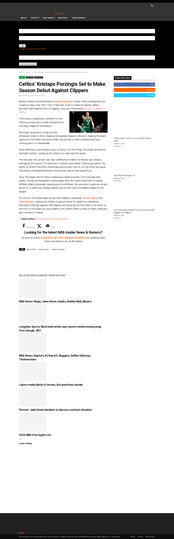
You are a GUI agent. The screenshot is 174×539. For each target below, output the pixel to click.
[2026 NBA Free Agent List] (32, 422)
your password (25, 43)
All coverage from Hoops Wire (52, 219)
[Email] (56, 261)
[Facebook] (23, 261)
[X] (31, 261)
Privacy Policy (150, 537)
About (24, 18)
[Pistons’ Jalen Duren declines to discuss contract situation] (32, 396)
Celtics (28, 72)
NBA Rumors (38, 77)
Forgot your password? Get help (32, 49)
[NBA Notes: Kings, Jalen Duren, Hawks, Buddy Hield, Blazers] (32, 288)
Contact (35, 18)
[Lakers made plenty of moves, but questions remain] (32, 371)
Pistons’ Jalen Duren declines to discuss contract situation (55, 409)
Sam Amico (25, 95)
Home (21, 72)
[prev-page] (20, 439)
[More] (65, 261)
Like (151, 84)
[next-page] (22, 439)
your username (25, 34)
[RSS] (21, 533)
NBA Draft (63, 18)
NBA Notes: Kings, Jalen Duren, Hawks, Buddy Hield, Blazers (55, 301)
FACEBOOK (79, 237)
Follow (150, 90)
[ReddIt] (48, 261)
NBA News (29, 77)
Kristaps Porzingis (62, 101)
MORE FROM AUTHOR (53, 275)
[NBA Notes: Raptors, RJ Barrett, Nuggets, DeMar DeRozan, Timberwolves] (32, 342)
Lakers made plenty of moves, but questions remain (51, 384)
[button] (152, 6)
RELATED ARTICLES (30, 275)
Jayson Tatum (90, 198)
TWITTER (63, 237)
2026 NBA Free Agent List (35, 435)
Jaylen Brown (26, 201)
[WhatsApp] (39, 261)
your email (23, 61)
